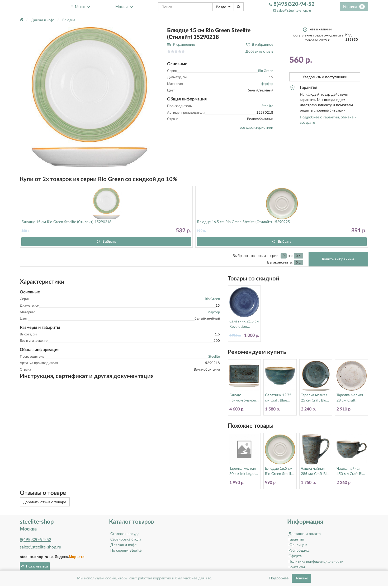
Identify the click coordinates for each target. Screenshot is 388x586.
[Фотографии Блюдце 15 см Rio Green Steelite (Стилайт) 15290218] (89, 97)
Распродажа (299, 550)
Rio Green (265, 71)
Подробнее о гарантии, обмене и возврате (328, 120)
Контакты (296, 567)
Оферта (295, 556)
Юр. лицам (297, 545)
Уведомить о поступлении (324, 77)
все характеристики (256, 128)
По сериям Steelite (125, 550)
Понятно (301, 578)
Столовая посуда (124, 534)
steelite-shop (32, 6)
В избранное (262, 45)
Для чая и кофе (123, 545)
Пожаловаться (37, 566)
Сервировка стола (125, 539)
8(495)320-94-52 (293, 4)
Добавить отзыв (259, 51)
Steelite (267, 106)
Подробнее (278, 578)
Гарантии (296, 539)
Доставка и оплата (304, 534)
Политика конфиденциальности (315, 562)
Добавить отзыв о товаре (44, 502)
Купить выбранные (338, 259)
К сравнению (184, 45)
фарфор (267, 84)
